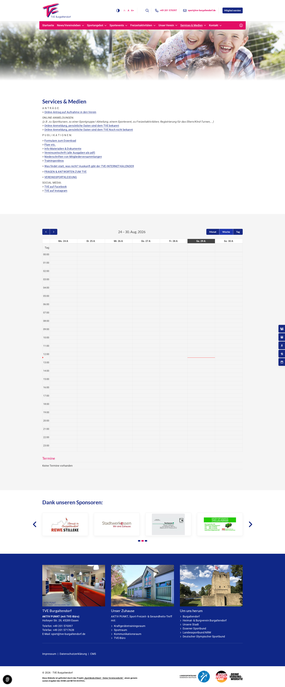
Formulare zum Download (60, 140)
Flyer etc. (50, 144)
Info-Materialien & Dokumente (62, 148)
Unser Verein (166, 25)
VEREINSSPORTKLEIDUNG (60, 177)
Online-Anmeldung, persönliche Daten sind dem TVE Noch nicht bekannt (88, 129)
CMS (93, 653)
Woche (226, 231)
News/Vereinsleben (69, 25)
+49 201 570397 (168, 10)
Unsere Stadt (191, 624)
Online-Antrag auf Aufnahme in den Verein (70, 112)
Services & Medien (191, 25)
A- (125, 10)
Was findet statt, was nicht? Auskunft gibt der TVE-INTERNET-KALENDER (89, 166)
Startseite (48, 25)
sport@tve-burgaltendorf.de (202, 10)
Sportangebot (95, 25)
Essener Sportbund (194, 628)
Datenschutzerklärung (73, 653)
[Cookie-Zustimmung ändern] (7, 679)
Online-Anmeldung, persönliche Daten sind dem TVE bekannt (81, 125)
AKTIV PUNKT (51, 616)
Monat (212, 231)
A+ (132, 10)
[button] (139, 541)
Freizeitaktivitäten (141, 25)
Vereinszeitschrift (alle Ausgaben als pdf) (69, 152)
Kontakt (213, 25)
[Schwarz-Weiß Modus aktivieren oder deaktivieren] (118, 10)
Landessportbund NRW (197, 632)
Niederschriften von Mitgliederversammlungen (73, 156)
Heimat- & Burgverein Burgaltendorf (205, 620)
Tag (238, 231)
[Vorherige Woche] (46, 232)
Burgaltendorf (191, 616)
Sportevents (117, 25)
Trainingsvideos (54, 160)
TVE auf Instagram (55, 190)
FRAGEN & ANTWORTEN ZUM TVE (65, 171)
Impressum (49, 653)
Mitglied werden (232, 10)
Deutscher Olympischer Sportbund (204, 636)
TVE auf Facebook (55, 186)
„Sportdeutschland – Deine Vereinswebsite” (103, 678)
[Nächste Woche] (53, 232)
